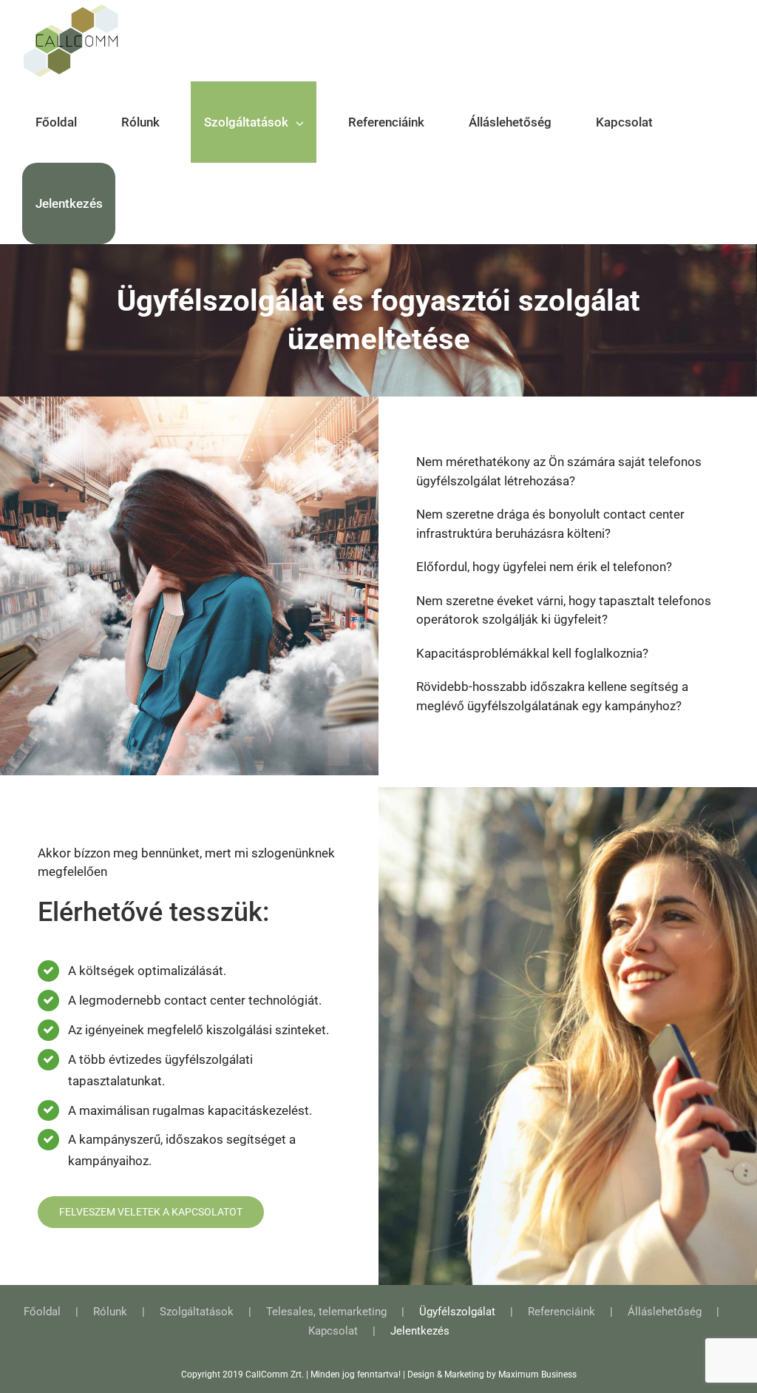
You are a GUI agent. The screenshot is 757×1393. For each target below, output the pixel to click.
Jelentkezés (419, 1331)
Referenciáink (561, 1311)
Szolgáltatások (197, 1311)
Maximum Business (537, 1374)
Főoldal (42, 1311)
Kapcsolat (333, 1331)
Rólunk (110, 1311)
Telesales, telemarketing (326, 1311)
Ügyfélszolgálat (457, 1311)
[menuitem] (65, 122)
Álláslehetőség (665, 1311)
